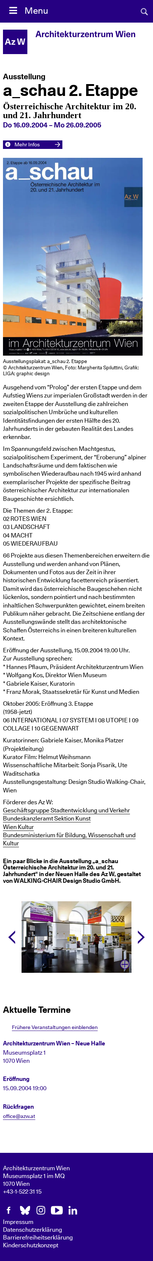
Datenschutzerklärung (32, 1230)
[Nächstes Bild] (141, 937)
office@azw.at (19, 1116)
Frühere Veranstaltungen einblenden (55, 1027)
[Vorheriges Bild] (12, 937)
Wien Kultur (18, 827)
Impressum (18, 1222)
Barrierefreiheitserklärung (38, 1238)
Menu (36, 11)
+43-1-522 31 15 (22, 1192)
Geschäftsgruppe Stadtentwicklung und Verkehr (66, 811)
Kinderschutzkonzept (30, 1245)
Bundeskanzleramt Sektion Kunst (47, 819)
